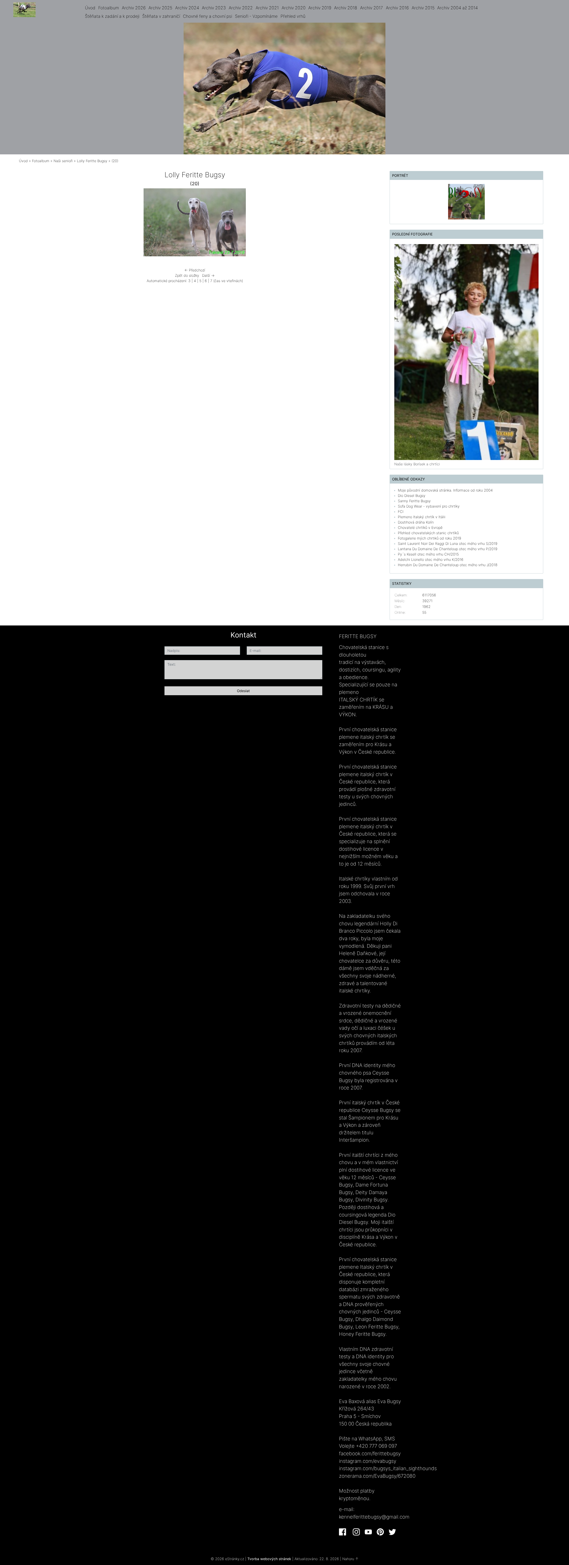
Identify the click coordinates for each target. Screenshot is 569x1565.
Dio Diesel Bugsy (411, 495)
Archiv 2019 (319, 7)
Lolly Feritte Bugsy (92, 161)
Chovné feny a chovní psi (207, 16)
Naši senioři (63, 161)
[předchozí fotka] (75, 223)
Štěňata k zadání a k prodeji (112, 16)
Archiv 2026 (134, 7)
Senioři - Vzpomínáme (256, 16)
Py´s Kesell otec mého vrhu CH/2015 (428, 554)
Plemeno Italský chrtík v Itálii (421, 517)
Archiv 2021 (267, 7)
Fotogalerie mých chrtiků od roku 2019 (429, 538)
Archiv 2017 (371, 7)
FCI (400, 511)
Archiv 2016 (397, 7)
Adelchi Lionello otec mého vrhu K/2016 (430, 559)
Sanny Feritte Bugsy (414, 501)
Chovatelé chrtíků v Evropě (420, 527)
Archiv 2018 (345, 7)
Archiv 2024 (187, 7)
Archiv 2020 (294, 7)
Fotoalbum (108, 7)
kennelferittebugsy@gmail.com (374, 1517)
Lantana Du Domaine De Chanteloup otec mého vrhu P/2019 (447, 549)
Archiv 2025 (160, 7)
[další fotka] (314, 223)
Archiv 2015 (423, 7)
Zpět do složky (187, 275)
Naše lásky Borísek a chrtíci (417, 464)
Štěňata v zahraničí (161, 16)
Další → (208, 275)
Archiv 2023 (214, 7)
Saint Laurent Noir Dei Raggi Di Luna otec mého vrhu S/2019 (447, 543)
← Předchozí (194, 270)
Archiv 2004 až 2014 (457, 7)
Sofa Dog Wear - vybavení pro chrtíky (429, 506)
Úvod (90, 7)
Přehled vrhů (292, 16)
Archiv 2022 (241, 7)
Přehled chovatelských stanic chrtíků (428, 533)
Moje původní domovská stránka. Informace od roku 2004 (445, 490)
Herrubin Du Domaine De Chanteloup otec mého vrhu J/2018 (447, 565)
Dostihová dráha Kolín (416, 522)
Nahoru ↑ (350, 1559)
